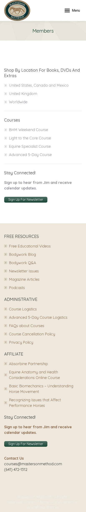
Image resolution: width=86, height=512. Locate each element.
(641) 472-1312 (15, 469)
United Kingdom (23, 93)
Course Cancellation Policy (32, 334)
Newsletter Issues (24, 271)
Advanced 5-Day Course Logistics (38, 317)
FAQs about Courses (26, 325)
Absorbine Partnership (28, 363)
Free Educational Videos (30, 246)
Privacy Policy (21, 342)
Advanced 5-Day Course (30, 154)
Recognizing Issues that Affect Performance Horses (35, 403)
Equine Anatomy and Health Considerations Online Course (34, 375)
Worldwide (18, 102)
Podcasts (17, 287)
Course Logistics (23, 309)
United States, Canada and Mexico (39, 85)
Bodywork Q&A (22, 262)
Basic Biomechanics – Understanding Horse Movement (41, 389)
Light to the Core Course (30, 138)
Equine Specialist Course (30, 146)
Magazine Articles (24, 279)
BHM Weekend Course (28, 129)
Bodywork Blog (22, 254)
